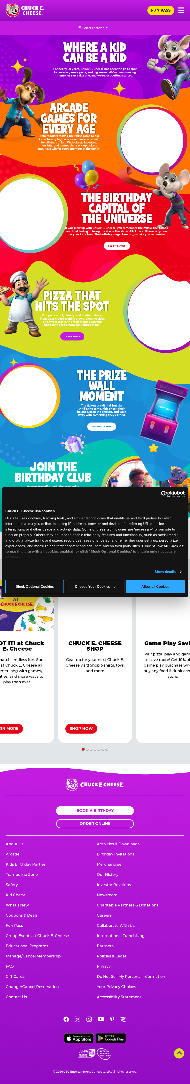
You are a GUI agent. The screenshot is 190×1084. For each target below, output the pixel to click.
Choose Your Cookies (92, 586)
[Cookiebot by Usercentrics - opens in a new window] (164, 494)
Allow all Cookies (155, 586)
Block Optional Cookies (35, 586)
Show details (165, 572)
